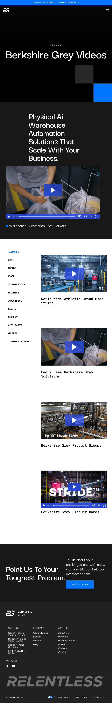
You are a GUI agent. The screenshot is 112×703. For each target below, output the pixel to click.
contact (63, 652)
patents (62, 644)
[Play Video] (9, 216)
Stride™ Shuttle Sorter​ (16, 652)
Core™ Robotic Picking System (16, 634)
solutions (13, 628)
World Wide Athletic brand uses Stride (72, 301)
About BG (64, 633)
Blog (35, 644)
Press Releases (66, 640)
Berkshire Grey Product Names (70, 512)
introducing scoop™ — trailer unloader (54, 2)
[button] (74, 274)
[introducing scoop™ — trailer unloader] (78, 2)
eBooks (37, 636)
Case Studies (40, 633)
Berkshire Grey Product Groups (71, 445)
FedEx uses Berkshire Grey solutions (67, 374)
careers (62, 648)
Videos (37, 640)
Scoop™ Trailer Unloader (16, 646)
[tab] (19, 251)
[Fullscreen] (97, 216)
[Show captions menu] (79, 216)
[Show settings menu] (91, 216)
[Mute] (85, 216)
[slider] (47, 216)
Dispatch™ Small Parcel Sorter (17, 640)
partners (63, 636)
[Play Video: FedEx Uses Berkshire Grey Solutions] (53, 190)
